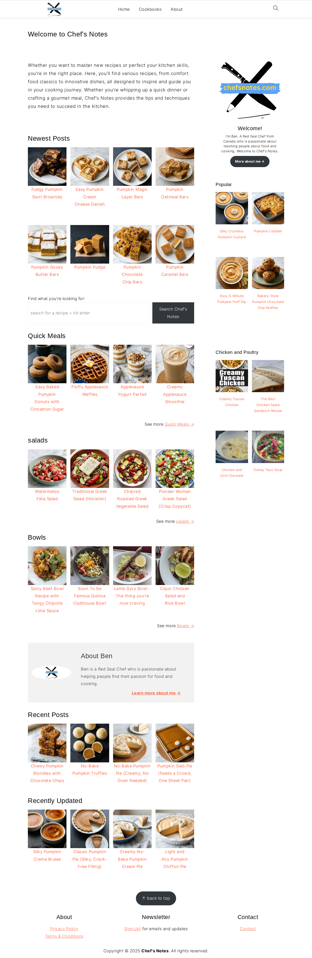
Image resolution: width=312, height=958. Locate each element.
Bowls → (185, 625)
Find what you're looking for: (56, 298)
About (177, 9)
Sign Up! (132, 928)
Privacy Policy (64, 928)
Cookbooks (150, 9)
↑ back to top (156, 898)
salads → (185, 521)
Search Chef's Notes (173, 313)
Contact (248, 928)
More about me (248, 161)
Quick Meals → (179, 424)
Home (124, 9)
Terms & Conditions (64, 936)
